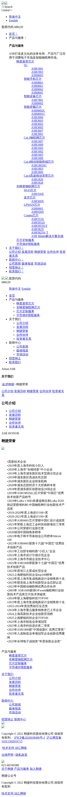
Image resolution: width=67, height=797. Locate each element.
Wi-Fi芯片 (30, 190)
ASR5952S (38, 222)
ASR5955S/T (39, 225)
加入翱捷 (36, 768)
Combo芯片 (31, 215)
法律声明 (7, 754)
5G (26, 65)
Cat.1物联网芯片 (34, 137)
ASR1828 (37, 182)
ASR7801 (37, 99)
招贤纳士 (15, 267)
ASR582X (37, 229)
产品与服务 (21, 768)
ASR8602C (38, 110)
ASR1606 (37, 158)
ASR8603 (37, 75)
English (13, 20)
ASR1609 (37, 144)
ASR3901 (37, 134)
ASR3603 (37, 120)
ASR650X (37, 211)
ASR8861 (37, 82)
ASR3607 (37, 130)
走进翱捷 (8, 384)
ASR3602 (37, 124)
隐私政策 (21, 754)
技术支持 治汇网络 (14, 747)
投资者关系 (23, 338)
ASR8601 (37, 92)
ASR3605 (37, 127)
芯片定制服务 (25, 240)
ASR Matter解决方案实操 (47, 236)
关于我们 (15, 247)
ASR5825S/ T (39, 232)
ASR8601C (38, 113)
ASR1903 (37, 72)
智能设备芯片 (33, 96)
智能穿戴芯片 (33, 106)
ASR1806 (37, 172)
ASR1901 (37, 68)
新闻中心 (15, 259)
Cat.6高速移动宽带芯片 (39, 175)
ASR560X (37, 201)
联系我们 (15, 271)
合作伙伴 (53, 251)
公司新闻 (15, 263)
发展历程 (28, 251)
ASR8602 (37, 103)
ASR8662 (37, 89)
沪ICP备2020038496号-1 (29, 737)
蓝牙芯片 (30, 197)
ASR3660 (37, 117)
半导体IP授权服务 (28, 244)
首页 (12, 33)
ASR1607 (37, 141)
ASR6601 (37, 208)
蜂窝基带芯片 (25, 61)
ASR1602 (37, 151)
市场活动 (40, 263)
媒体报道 (28, 263)
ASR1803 (37, 168)
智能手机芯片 (33, 78)
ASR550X (37, 194)
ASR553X (37, 219)
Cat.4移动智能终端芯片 (39, 161)
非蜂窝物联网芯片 (28, 186)
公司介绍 (15, 251)
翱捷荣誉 (40, 251)
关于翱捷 (7, 768)
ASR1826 (37, 179)
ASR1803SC (39, 165)
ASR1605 (37, 148)
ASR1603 (37, 154)
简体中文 (15, 16)
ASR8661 (37, 85)
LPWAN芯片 (32, 204)
